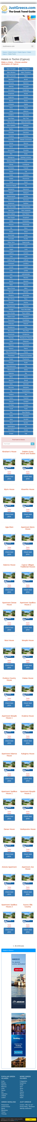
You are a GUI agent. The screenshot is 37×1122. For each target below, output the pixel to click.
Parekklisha (26, 320)
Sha (26, 373)
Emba (26, 153)
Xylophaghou (11, 426)
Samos (3, 1090)
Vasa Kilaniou (26, 412)
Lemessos (11, 263)
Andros (22, 1092)
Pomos (26, 352)
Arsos (11, 107)
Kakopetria (11, 189)
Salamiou (11, 373)
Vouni (11, 423)
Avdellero (11, 115)
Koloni (26, 231)
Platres (26, 348)
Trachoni (25, 398)
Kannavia (26, 200)
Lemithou (26, 263)
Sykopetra (26, 387)
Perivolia (11, 338)
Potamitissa (11, 355)
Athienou (25, 111)
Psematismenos (11, 366)
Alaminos (25, 83)
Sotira (11, 384)
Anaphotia (11, 93)
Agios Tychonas (11, 76)
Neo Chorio (11, 299)
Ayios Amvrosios (26, 122)
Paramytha (11, 320)
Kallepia (11, 192)
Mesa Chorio (11, 288)
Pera (26, 327)
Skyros (22, 1094)
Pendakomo (11, 327)
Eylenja (11, 164)
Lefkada (3, 1095)
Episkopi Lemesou (26, 157)
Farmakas (11, 168)
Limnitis (11, 267)
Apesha (11, 100)
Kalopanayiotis (11, 196)
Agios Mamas (26, 69)
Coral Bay (11, 139)
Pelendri (26, 323)
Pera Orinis (11, 330)
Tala (11, 391)
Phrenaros (26, 345)
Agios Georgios (11, 69)
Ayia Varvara (11, 122)
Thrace (3, 1112)
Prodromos (26, 359)
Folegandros (23, 1081)
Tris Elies (11, 405)
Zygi (26, 433)
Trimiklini (25, 401)
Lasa (11, 256)
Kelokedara (26, 221)
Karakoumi (11, 203)
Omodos (11, 302)
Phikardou (26, 341)
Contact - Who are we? (26, 1104)
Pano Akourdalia (26, 309)
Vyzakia (26, 423)
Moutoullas (26, 295)
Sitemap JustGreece (25, 1108)
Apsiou (26, 100)
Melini (11, 284)
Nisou (25, 299)
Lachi (25, 246)
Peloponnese (5, 1104)
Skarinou (11, 380)
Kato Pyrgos (11, 217)
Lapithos (11, 253)
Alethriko (11, 86)
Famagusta (26, 164)
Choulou (26, 136)
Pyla (26, 366)
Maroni (11, 281)
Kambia (26, 196)
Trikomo (11, 401)
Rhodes (3, 1083)
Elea (11, 153)
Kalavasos (26, 189)
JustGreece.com (8, 46)
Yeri (26, 426)
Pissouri (11, 348)
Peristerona (26, 334)
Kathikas (25, 203)
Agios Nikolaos (11, 72)
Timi (26, 394)
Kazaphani (26, 217)
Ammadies (11, 90)
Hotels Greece (12, 52)
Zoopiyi (11, 433)
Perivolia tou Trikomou (26, 338)
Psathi (26, 362)
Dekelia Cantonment (26, 139)
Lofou (11, 270)
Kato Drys (11, 210)
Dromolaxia (11, 150)
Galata (11, 175)
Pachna (26, 302)
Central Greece (5, 1106)
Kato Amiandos (26, 207)
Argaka (26, 104)
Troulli (11, 408)
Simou (26, 377)
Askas (11, 111)
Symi (21, 1086)
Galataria (25, 175)
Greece (5, 52)
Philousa (11, 345)
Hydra (21, 1097)
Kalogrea (25, 192)
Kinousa (11, 224)
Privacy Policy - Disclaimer (27, 1106)
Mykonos (3, 1086)
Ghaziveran (26, 178)
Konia (25, 235)
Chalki (21, 1085)
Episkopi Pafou (11, 161)
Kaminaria (11, 200)
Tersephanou (26, 391)
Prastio (11, 359)
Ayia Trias (26, 118)
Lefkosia (26, 260)
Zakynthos (4, 1094)
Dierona (26, 143)
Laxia (25, 256)
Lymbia (26, 270)
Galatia (11, 178)
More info (16, 1120)
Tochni (11, 398)
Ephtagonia (11, 157)
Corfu (2, 1088)
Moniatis (26, 292)
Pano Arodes (11, 313)
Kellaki (11, 221)
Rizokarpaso (11, 369)
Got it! (30, 1119)
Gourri (26, 182)
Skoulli (26, 380)
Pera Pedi (26, 330)
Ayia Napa (11, 118)
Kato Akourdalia (11, 207)
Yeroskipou (11, 430)
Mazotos (25, 281)
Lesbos (3, 1097)
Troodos (26, 405)
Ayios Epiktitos (11, 125)
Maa (11, 277)
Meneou (26, 284)
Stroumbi (25, 384)
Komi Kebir (11, 235)
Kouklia (26, 238)
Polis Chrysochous (11, 352)
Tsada (26, 408)
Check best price (9, 478)
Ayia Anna (26, 115)
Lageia (11, 249)
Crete (2, 1081)
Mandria (26, 277)
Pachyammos (11, 306)
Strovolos (11, 387)
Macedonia (4, 1110)
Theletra (11, 394)
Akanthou (11, 79)
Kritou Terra (11, 242)
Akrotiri (26, 79)
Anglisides (11, 97)
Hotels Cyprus (22, 52)
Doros (11, 146)
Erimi (25, 161)
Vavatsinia (26, 415)
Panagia (11, 309)
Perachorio (11, 334)
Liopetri (26, 267)
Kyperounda (25, 242)
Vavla (11, 419)
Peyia (11, 341)
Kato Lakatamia (25, 210)
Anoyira (26, 97)
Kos (2, 1092)
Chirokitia (11, 132)
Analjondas (26, 90)
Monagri (11, 292)
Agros (26, 76)
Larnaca (26, 253)
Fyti (26, 171)
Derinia (11, 143)
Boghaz (11, 129)
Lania (25, 249)
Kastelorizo (23, 1083)
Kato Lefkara (11, 214)
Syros (21, 1088)
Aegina (22, 1095)
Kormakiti (11, 238)
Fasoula (26, 168)
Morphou (11, 295)
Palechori (26, 306)
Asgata (26, 107)
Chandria (25, 129)
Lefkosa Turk (11, 260)
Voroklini (26, 419)
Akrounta (11, 83)
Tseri (11, 412)
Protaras (11, 362)
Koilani (11, 231)
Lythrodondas (26, 274)
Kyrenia (11, 246)
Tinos (21, 1090)
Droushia (25, 150)
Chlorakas (26, 132)
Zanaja (26, 430)
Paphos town (11, 316)
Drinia (26, 146)
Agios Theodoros (26, 72)
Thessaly (3, 1114)
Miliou (26, 288)
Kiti (11, 228)
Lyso (11, 274)
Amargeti (25, 86)
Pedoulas (11, 323)
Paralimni (26, 316)
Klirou (25, 228)
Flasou (11, 171)
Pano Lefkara (26, 313)
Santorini (3, 1085)
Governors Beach (11, 185)
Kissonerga (26, 224)
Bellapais (25, 125)
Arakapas (11, 104)
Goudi (11, 182)
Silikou (11, 377)
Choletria (11, 136)
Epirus (3, 1108)
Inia (26, 185)
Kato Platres (25, 214)
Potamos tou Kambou (26, 355)
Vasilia (11, 415)
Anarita (26, 93)
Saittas (26, 369)
